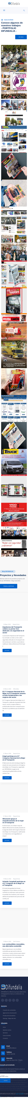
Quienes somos (7, 1030)
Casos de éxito (7, 1035)
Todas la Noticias (8, 586)
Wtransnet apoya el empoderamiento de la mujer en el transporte (13, 820)
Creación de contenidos (9, 1010)
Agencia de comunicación (10, 1013)
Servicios (5, 1033)
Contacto (5, 1038)
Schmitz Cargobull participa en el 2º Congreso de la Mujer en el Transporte (14, 883)
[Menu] (4, 10)
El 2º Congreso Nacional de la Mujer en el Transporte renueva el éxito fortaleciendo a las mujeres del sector (14, 694)
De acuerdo (4, 1096)
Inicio (4, 1027)
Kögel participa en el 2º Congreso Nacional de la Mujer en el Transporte (14, 758)
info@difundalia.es (11, 1048)
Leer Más (7, 650)
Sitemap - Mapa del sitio (9, 1018)
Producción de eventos (9, 1015)
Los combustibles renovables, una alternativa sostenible (14, 945)
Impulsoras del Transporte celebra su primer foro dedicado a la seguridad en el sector (13, 630)
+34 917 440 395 (10, 1054)
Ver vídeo (21, 37)
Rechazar (11, 1096)
